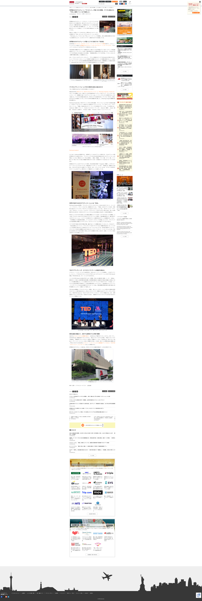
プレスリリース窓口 (79, 593)
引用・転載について (40, 593)
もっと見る (92, 455)
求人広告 (86, 593)
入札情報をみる (101, 1)
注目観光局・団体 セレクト (81, 525)
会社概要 (23, 593)
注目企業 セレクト (78, 465)
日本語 (121, 1)
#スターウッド (88, 13)
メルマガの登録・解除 (30, 593)
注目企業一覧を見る (92, 513)
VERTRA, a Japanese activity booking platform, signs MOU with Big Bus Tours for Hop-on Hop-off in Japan (124, 223)
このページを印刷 (112, 16)
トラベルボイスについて (15, 593)
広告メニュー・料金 (70, 593)
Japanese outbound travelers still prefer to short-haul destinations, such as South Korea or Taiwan (124, 232)
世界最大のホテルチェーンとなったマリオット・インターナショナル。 (96, 45)
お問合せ (91, 593)
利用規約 (56, 593)
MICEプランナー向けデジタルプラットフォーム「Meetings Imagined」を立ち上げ (95, 91)
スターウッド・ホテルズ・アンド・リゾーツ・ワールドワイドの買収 (89, 43)
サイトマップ (62, 593)
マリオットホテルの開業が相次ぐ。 (82, 336)
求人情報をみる (108, 1)
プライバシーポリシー (49, 593)
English (125, 1)
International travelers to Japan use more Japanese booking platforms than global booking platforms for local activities (124, 228)
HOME (70, 7)
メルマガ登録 (115, 1)
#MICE (83, 13)
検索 (116, 3)
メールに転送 (105, 16)
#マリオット (79, 13)
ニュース (73, 7)
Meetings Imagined (74, 150)
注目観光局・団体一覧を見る (92, 554)
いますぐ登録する (196, 12)
